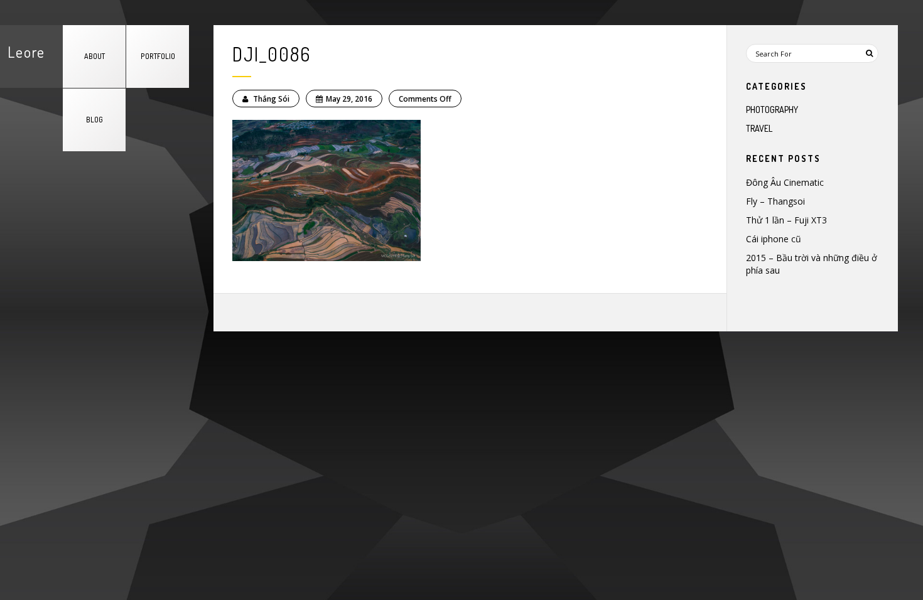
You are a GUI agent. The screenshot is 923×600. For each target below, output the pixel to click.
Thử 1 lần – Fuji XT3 (786, 220)
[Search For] (869, 53)
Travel (759, 128)
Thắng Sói (270, 99)
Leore (26, 52)
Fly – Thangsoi (775, 201)
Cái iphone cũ (773, 239)
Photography (772, 109)
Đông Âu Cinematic (785, 182)
